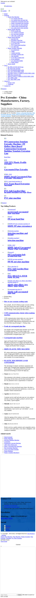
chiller (13, 51)
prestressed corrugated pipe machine (18, 213)
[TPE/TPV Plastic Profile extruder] (5, 160)
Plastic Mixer (14, 62)
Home (6, 14)
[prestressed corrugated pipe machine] (12, 209)
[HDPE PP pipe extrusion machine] (19, 224)
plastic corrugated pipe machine (20, 23)
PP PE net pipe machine (18, 262)
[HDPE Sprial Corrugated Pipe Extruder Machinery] (8, 174)
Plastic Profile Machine (14, 29)
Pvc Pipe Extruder (17, 538)
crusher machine (15, 53)
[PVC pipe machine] (5, 195)
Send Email (4, 541)
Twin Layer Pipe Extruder (11, 449)
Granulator (7, 441)
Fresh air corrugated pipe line (14, 326)
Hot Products (31, 533)
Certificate (10, 84)
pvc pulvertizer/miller (17, 60)
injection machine (16, 240)
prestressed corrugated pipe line (19, 21)
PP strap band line (16, 219)
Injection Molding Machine (11, 440)
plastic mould (11, 64)
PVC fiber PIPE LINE (14, 79)
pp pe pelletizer (15, 59)
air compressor (15, 50)
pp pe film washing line (17, 57)
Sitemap (3, 535)
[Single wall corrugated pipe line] (15, 289)
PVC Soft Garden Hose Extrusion (18, 269)
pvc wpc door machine (17, 34)
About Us (7, 81)
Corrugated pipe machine (13, 338)
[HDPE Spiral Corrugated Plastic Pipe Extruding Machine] (11, 245)
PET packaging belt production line (16, 255)
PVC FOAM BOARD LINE (16, 70)
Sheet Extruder (8, 437)
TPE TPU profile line (17, 35)
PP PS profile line (16, 31)
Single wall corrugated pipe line (18, 292)
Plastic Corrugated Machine (24, 113)
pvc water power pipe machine (19, 28)
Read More (7, 157)
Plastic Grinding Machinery (11, 452)
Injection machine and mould (18, 234)
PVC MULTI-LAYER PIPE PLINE (17, 277)
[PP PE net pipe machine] (15, 259)
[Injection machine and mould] (13, 231)
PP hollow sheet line (16, 40)
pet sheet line (14, 39)
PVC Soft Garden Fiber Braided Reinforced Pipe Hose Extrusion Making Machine (17, 192)
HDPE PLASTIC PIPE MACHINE (17, 349)
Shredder (8, 538)
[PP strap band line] (10, 216)
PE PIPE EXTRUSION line (15, 67)
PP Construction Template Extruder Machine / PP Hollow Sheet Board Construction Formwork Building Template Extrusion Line (17, 148)
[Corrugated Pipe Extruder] (5, 167)
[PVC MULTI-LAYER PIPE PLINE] (9, 273)
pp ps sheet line (15, 43)
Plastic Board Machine (14, 37)
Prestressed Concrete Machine (12, 443)
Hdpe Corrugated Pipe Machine (13, 446)
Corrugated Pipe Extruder (16, 169)
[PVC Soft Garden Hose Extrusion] (13, 266)
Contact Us (7, 86)
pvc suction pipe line (17, 18)
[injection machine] (13, 238)
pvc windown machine (17, 32)
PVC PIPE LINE (12, 78)
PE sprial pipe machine (14, 68)
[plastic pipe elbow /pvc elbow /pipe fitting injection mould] (20, 282)
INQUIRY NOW (7, 518)
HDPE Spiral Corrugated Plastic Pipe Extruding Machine (19, 249)
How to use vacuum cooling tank (16, 301)
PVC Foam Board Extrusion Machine (17, 184)
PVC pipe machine (12, 198)
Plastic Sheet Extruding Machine (21, 114)
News (5, 65)
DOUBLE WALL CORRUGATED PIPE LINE (21, 73)
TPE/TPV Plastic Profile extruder (15, 163)
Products (6, 15)
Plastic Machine (8, 438)
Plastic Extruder (25, 536)
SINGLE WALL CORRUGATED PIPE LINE (21, 76)
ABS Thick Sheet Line (10, 445)
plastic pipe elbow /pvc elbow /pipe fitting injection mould (18, 286)
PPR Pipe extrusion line (14, 75)
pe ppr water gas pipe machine (19, 24)
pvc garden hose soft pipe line (19, 20)
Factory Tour (11, 82)
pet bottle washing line (17, 54)
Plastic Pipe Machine (13, 17)
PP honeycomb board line (18, 42)
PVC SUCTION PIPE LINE (16, 71)
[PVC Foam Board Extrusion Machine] (13, 181)
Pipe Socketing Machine (11, 448)
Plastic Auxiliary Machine (15, 48)
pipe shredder (15, 56)
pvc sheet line (15, 46)
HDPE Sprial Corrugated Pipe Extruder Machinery (18, 177)
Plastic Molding (8, 451)
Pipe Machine (17, 536)
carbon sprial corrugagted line (19, 26)
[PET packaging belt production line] (11, 252)
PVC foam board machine (18, 45)
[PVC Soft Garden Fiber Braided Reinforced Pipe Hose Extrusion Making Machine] (5, 188)
